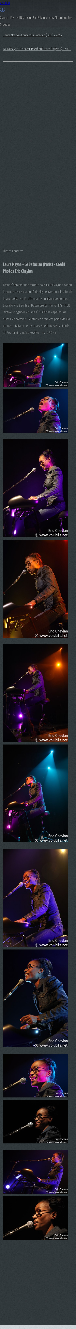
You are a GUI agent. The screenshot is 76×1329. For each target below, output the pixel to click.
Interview (48, 18)
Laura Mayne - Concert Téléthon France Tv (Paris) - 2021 (37, 49)
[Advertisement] (19, 129)
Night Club (26, 18)
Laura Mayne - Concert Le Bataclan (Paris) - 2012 (33, 35)
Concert (5, 18)
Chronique (61, 18)
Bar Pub (37, 18)
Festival (15, 18)
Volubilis (5, 3)
